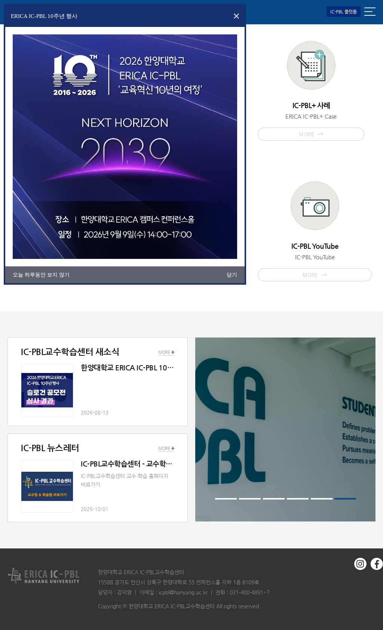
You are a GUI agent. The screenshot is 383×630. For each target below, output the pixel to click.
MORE (166, 448)
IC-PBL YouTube (314, 260)
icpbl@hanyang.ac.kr (183, 592)
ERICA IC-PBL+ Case (311, 119)
